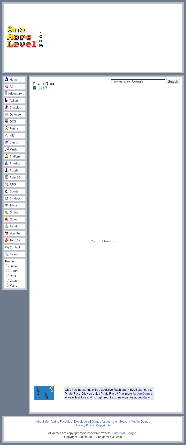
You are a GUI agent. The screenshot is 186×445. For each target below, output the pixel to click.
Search (14, 254)
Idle (12, 135)
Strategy (15, 198)
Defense (15, 114)
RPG (13, 184)
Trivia (13, 205)
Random (15, 226)
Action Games (142, 393)
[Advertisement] (116, 37)
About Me (42, 421)
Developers (81, 421)
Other (13, 219)
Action (14, 100)
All (11, 86)
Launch (15, 142)
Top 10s (15, 240)
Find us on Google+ (125, 433)
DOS (13, 121)
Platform (15, 156)
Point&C (15, 177)
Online (14, 212)
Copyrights (103, 425)
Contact (15, 247)
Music (13, 149)
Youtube (15, 233)
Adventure (15, 93)
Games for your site (104, 421)
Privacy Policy (85, 425)
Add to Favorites (61, 421)
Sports (14, 191)
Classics (15, 107)
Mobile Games (140, 421)
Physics (15, 163)
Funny (14, 128)
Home (14, 79)
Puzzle (14, 170)
